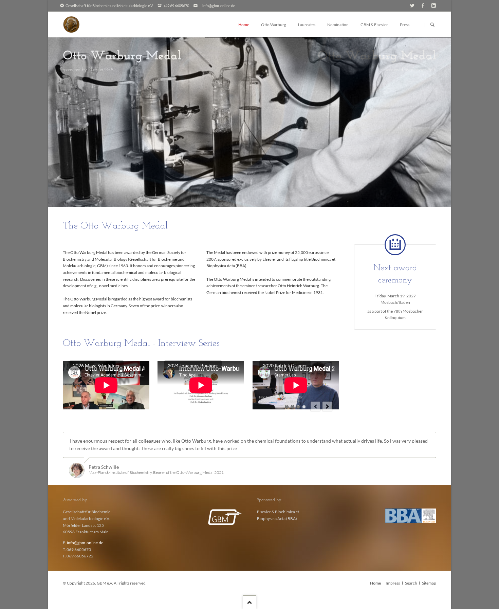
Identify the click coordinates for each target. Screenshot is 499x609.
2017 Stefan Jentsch (304, 406)
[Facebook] (423, 5)
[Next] (438, 122)
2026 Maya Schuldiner (286, 406)
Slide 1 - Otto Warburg (258, 191)
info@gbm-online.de (218, 5)
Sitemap (429, 583)
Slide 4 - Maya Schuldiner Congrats (241, 191)
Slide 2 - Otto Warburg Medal (249, 191)
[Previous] (61, 122)
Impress (393, 583)
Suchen (432, 25)
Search (411, 583)
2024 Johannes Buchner (292, 406)
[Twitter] (412, 5)
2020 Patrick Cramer (298, 406)
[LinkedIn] (433, 5)
